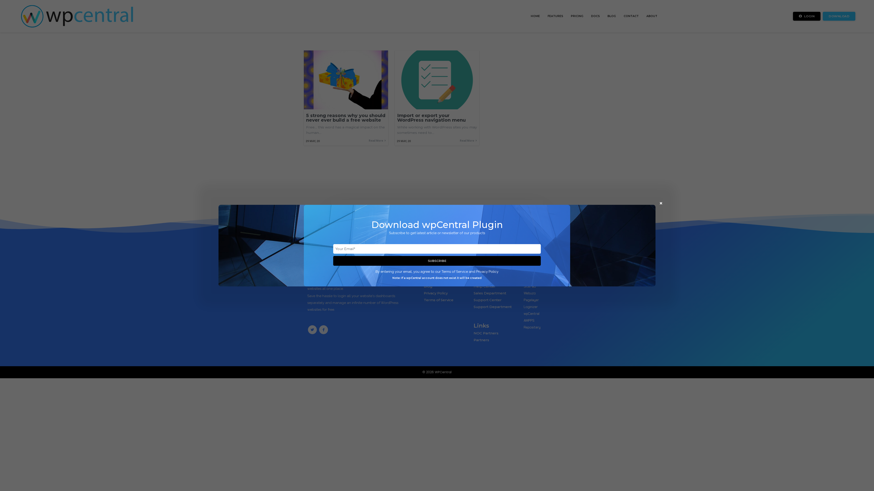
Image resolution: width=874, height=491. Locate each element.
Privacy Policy (487, 272)
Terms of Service (455, 272)
